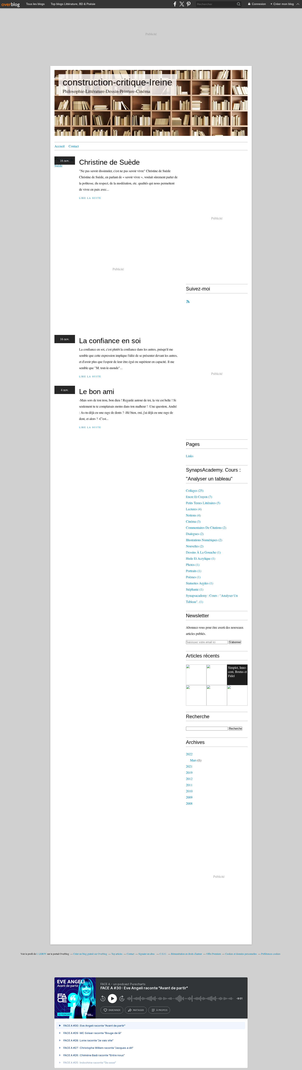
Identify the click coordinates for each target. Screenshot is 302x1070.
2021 (189, 766)
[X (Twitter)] (181, 4)
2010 (189, 791)
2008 (189, 803)
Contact (74, 146)
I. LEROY (41, 953)
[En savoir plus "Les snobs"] (216, 695)
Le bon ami (96, 391)
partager (138, 1010)
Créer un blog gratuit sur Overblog (90, 953)
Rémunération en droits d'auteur (186, 953)
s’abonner (114, 1010)
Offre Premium (213, 953)
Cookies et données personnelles (241, 953)
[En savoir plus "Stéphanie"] (196, 674)
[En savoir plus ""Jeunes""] (196, 695)
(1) (203, 552)
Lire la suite (90, 197)
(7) (199, 496)
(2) (206, 527)
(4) (194, 509)
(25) (194, 490)
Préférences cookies (270, 953)
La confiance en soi (110, 341)
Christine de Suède (109, 162)
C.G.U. (163, 953)
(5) (203, 503)
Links (189, 456)
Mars (193, 760)
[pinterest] (188, 4)
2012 (189, 778)
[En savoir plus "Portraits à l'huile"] (216, 674)
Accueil (59, 146)
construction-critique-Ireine (117, 82)
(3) (193, 521)
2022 (189, 754)
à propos (161, 1010)
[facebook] (175, 4)
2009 (189, 797)
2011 (189, 785)
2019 (189, 772)
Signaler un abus (146, 953)
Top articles (116, 953)
